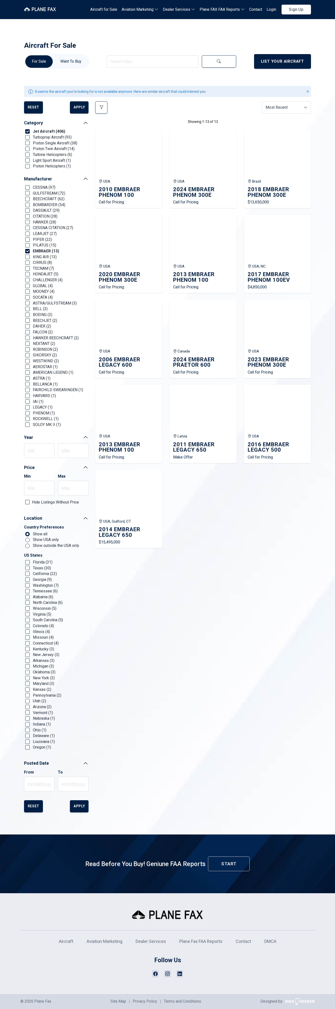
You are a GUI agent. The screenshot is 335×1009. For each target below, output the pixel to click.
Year (28, 437)
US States (33, 555)
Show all (39, 534)
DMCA (270, 941)
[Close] (307, 91)
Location (33, 518)
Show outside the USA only (55, 545)
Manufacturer (38, 178)
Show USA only (45, 539)
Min (27, 476)
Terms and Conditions (182, 1001)
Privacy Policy (145, 1001)
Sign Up (296, 9)
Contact (255, 9)
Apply (79, 107)
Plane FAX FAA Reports (220, 9)
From (29, 772)
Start (228, 863)
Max (61, 476)
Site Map (118, 1001)
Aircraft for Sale (103, 9)
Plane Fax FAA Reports (200, 941)
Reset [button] (33, 107)
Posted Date (36, 763)
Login (271, 9)
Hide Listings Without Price (55, 502)
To (60, 772)
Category (33, 122)
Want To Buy (70, 61)
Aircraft (66, 941)
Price (29, 467)
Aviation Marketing (138, 9)
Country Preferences (44, 527)
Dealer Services (177, 9)
